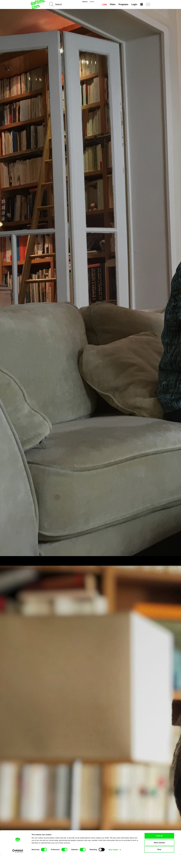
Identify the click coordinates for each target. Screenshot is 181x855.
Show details (113, 850)
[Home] (38, 4)
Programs (123, 4)
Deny (159, 849)
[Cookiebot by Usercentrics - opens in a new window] (18, 850)
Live (105, 4)
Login (134, 4)
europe (92, 1)
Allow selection (159, 843)
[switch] (64, 849)
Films (112, 4)
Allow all (159, 836)
